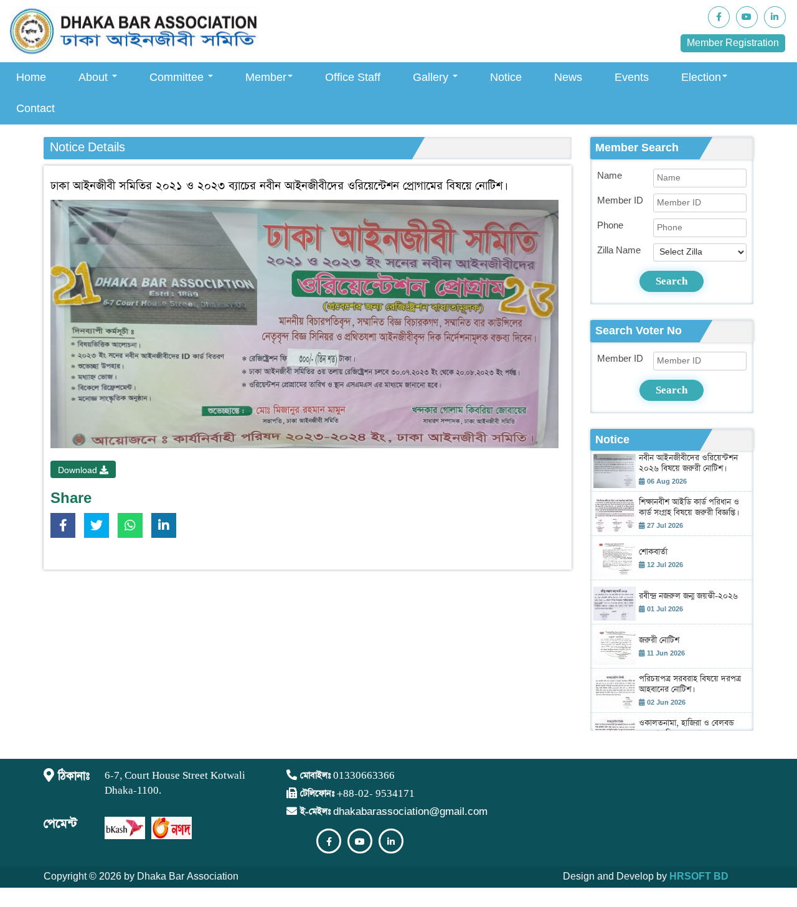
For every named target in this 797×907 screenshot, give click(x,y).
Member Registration (733, 43)
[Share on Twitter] (99, 527)
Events (632, 77)
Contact (35, 108)
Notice (506, 77)
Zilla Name (619, 250)
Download (79, 471)
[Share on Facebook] (66, 527)
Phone (610, 225)
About (94, 77)
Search (671, 281)
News (568, 77)
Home (31, 77)
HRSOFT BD (699, 877)
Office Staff (352, 77)
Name (609, 176)
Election (701, 77)
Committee (178, 77)
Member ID (620, 200)
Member (265, 77)
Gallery (432, 77)
